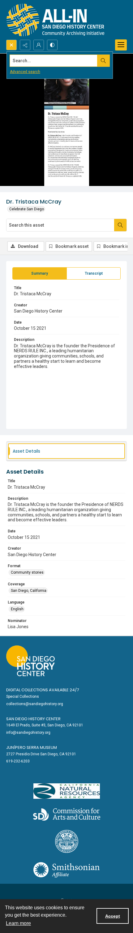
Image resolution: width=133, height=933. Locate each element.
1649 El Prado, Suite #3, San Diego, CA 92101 (44, 725)
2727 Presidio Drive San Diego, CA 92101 (41, 754)
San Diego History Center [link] (33, 719)
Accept (112, 916)
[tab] (39, 273)
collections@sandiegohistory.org (34, 704)
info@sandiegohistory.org (28, 732)
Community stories (27, 572)
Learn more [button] (18, 923)
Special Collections (22, 696)
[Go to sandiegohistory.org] (30, 660)
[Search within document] (120, 225)
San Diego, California (28, 590)
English (17, 609)
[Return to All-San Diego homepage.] (55, 20)
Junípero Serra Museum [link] (31, 747)
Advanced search (25, 72)
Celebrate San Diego (26, 209)
